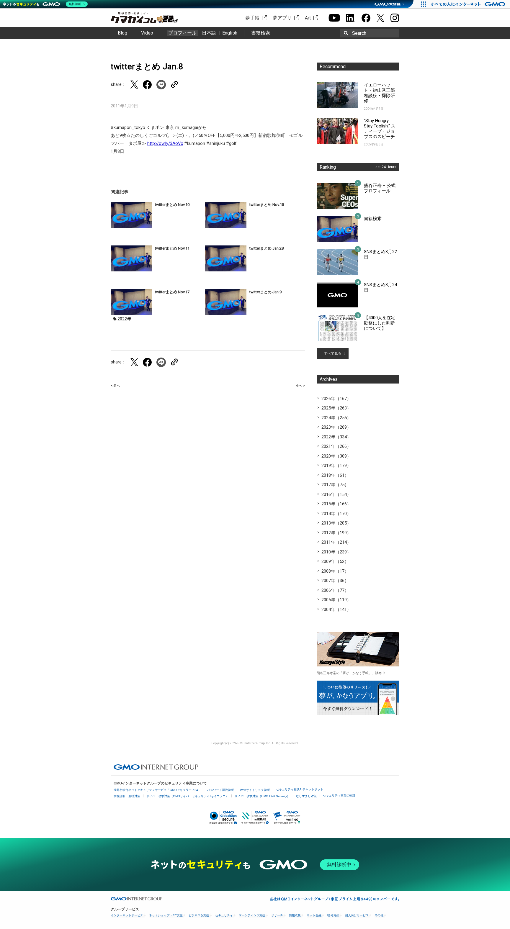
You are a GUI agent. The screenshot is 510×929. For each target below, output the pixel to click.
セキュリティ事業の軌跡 (339, 795)
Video (147, 33)
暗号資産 (333, 915)
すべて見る (332, 353)
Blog (122, 33)
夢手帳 (252, 18)
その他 (379, 915)
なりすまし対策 (306, 796)
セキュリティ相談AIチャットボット (299, 789)
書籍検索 (260, 33)
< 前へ (115, 386)
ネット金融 (314, 915)
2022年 (124, 319)
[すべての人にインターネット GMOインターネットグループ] (469, 4)
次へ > (300, 386)
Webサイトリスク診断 (255, 790)
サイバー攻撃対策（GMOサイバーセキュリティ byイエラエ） (187, 796)
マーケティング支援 (252, 915)
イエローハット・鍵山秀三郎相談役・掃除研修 (379, 93)
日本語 (209, 33)
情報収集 (295, 915)
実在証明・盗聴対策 (127, 796)
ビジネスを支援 (199, 915)
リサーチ (277, 915)
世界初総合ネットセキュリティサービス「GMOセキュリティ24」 (157, 790)
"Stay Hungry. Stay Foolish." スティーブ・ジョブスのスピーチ (379, 128)
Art (308, 18)
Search (359, 33)
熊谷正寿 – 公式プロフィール (379, 188)
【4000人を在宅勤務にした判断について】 (379, 323)
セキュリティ (224, 915)
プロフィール (182, 33)
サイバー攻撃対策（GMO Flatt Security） (262, 796)
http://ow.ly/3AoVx (165, 143)
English (229, 33)
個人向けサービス (357, 915)
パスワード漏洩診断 (220, 790)
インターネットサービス (127, 915)
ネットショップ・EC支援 (166, 915)
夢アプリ (282, 18)
